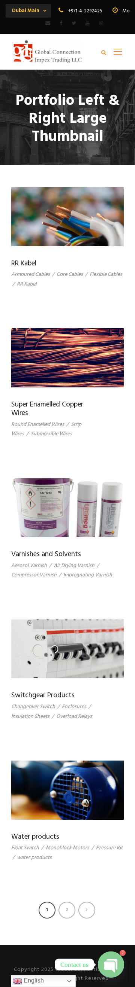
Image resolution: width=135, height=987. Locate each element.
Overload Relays (74, 716)
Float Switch (25, 848)
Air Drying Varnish (74, 565)
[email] (47, 23)
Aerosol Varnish (29, 565)
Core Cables (70, 274)
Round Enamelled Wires (37, 424)
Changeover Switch (33, 707)
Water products (35, 837)
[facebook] (61, 23)
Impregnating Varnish (87, 575)
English (33, 980)
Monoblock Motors (67, 848)
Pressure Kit (109, 848)
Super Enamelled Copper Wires (47, 409)
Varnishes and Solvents (46, 554)
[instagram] (101, 23)
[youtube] (88, 23)
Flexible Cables (106, 274)
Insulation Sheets (30, 716)
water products (34, 857)
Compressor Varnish (34, 575)
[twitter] (74, 23)
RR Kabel (23, 263)
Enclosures (74, 707)
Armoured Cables (30, 274)
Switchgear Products (43, 695)
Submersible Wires (51, 434)
